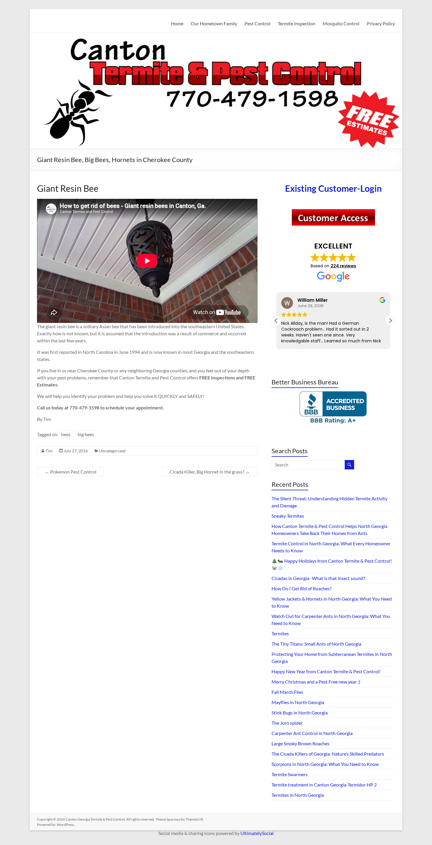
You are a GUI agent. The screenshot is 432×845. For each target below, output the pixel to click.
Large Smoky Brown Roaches (300, 743)
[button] (390, 320)
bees (66, 434)
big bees (86, 434)
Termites (280, 633)
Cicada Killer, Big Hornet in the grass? (210, 471)
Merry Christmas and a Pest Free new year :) (316, 681)
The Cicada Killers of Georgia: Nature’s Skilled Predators (328, 753)
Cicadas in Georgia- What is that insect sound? (318, 578)
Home (177, 23)
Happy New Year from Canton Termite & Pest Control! (326, 671)
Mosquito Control (341, 23)
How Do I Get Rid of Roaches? (301, 588)
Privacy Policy (381, 23)
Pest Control (257, 23)
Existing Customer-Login (333, 188)
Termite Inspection (296, 23)
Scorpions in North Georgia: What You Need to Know (325, 764)
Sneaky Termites (288, 516)
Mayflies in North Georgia (298, 702)
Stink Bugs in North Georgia (300, 712)
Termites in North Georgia (298, 795)
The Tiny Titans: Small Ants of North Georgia (316, 643)
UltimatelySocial (257, 833)
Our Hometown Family (214, 23)
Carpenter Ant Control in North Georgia (312, 733)
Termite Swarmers (290, 774)
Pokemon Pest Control (70, 471)
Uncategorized (112, 450)
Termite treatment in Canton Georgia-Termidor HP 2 (324, 784)
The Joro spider (287, 723)
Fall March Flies (287, 692)
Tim (49, 450)
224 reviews (343, 266)
